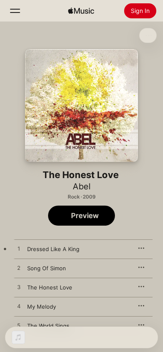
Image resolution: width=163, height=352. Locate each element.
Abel (82, 186)
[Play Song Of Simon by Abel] (18, 268)
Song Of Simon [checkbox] (46, 268)
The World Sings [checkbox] (48, 325)
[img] (81, 11)
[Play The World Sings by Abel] (18, 325)
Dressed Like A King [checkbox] (53, 249)
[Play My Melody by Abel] (18, 306)
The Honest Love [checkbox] (49, 287)
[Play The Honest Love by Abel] (18, 287)
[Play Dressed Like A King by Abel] (18, 249)
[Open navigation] (15, 11)
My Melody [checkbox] (41, 306)
